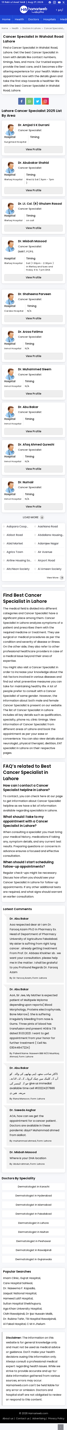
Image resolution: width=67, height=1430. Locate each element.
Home (6, 19)
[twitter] (63, 2)
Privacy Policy (56, 1418)
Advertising (39, 1418)
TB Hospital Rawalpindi (40, 1319)
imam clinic (11, 1278)
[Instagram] (54, 2)
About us (8, 1418)
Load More (31, 517)
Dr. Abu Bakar (28, 407)
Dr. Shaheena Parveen (34, 294)
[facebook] (50, 2)
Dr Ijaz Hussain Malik (39, 1314)
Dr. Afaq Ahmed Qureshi (36, 444)
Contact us (23, 1418)
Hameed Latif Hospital (18, 1298)
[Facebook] (21, 101)
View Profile (33, 149)
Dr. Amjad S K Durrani (33, 125)
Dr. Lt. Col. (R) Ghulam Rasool (40, 204)
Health (19, 19)
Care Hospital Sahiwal (17, 1283)
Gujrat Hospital (30, 1278)
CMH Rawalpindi (14, 1314)
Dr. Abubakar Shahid (33, 163)
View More (53, 577)
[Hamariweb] (33, 10)
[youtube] (59, 2)
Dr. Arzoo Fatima (30, 332)
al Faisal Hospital (14, 1324)
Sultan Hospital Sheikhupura (22, 1303)
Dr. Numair (26, 482)
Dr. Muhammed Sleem (34, 369)
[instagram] (45, 101)
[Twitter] (37, 101)
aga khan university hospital (22, 1309)
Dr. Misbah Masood (32, 241)
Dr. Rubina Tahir (13, 1319)
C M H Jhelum (36, 1324)
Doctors (33, 19)
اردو (60, 10)
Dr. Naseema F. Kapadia (19, 1288)
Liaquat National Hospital (19, 1293)
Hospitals (49, 19)
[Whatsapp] (29, 101)
